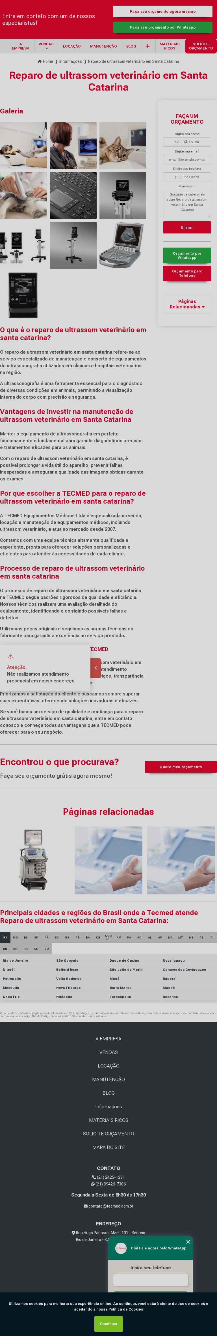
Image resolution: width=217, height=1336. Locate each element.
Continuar (108, 1324)
